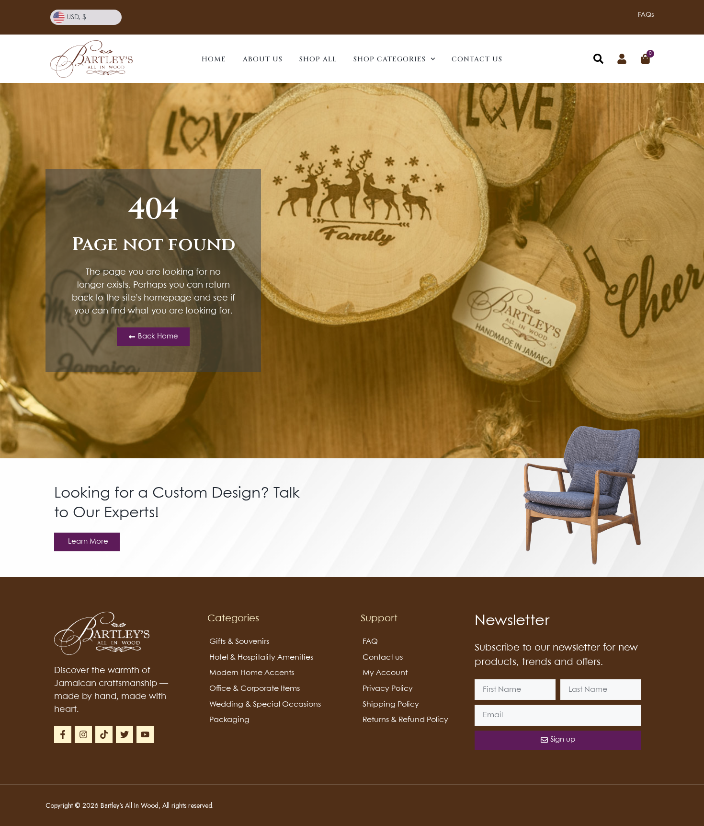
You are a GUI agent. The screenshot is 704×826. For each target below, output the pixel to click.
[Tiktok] (104, 734)
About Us (263, 59)
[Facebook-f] (62, 734)
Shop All (318, 59)
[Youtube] (145, 734)
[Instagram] (83, 734)
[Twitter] (124, 734)
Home (214, 59)
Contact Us (477, 59)
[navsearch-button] (598, 61)
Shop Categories (389, 59)
